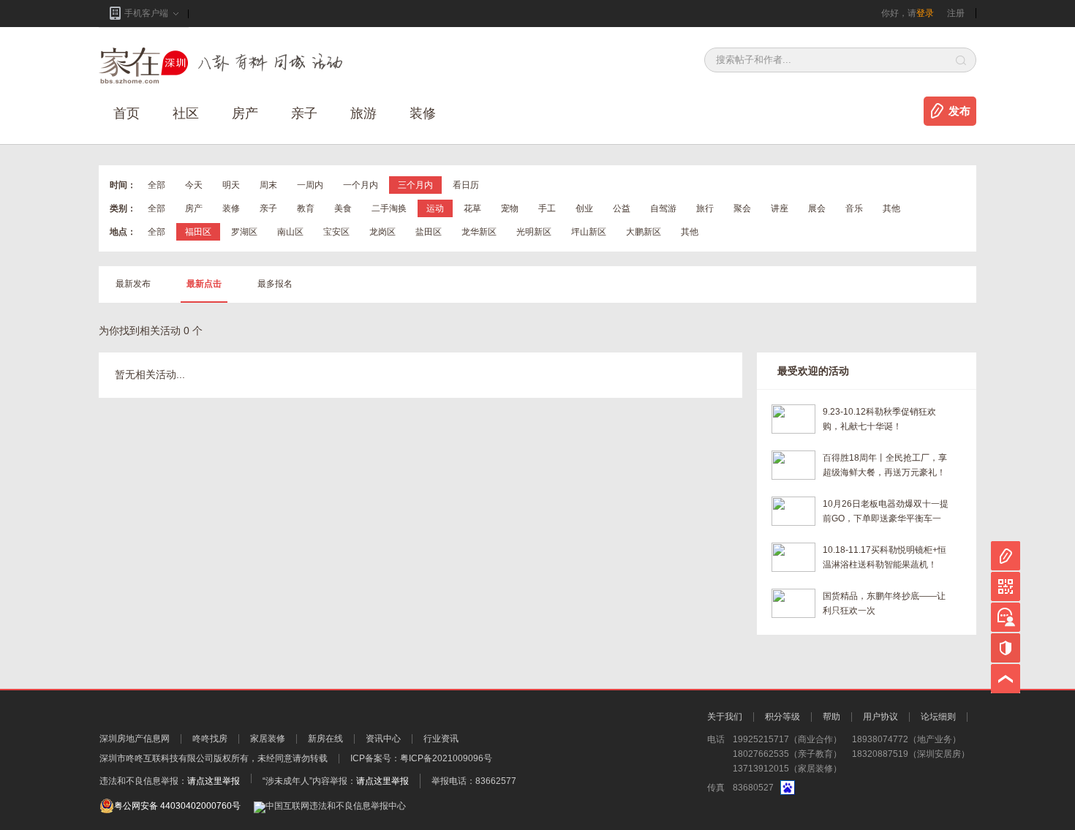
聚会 (742, 208)
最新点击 (204, 284)
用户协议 (880, 717)
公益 (621, 208)
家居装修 (267, 738)
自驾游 (663, 208)
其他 (891, 208)
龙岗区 (382, 232)
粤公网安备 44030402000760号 (177, 806)
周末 (268, 185)
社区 (186, 113)
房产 (194, 208)
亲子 (304, 113)
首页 (126, 113)
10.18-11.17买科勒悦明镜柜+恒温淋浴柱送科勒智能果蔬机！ (884, 557)
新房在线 (325, 738)
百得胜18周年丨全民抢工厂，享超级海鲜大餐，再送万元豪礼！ (885, 465)
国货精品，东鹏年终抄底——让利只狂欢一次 (884, 603)
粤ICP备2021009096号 (446, 758)
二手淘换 (389, 208)
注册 (956, 13)
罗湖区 (244, 232)
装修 (423, 113)
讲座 (779, 208)
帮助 (831, 717)
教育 (305, 208)
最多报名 (275, 284)
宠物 (509, 208)
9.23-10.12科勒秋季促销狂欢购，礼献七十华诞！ (879, 419)
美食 (343, 208)
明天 (231, 185)
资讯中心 (383, 738)
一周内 (310, 185)
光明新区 (533, 232)
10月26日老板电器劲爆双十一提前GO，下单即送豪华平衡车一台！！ (885, 512)
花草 (472, 208)
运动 (435, 208)
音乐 (854, 208)
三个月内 (415, 185)
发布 (959, 111)
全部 (156, 185)
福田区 (198, 232)
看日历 (466, 185)
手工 (547, 208)
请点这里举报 (213, 781)
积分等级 (782, 717)
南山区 (290, 232)
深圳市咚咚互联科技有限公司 (156, 758)
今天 (194, 185)
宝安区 (336, 232)
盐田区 (428, 232)
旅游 (363, 113)
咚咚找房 (209, 738)
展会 (817, 208)
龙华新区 (479, 232)
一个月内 (360, 185)
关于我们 (724, 717)
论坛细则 (938, 717)
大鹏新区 (643, 232)
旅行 (705, 208)
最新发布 (133, 284)
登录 (925, 13)
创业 (584, 208)
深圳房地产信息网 (134, 738)
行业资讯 (441, 738)
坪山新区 (588, 232)
